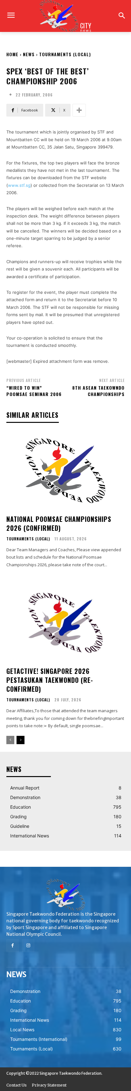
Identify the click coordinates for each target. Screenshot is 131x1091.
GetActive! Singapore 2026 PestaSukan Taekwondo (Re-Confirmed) (49, 680)
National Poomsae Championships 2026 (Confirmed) (58, 523)
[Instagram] (28, 945)
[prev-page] (10, 740)
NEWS (29, 54)
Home (12, 54)
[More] (79, 110)
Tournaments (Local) (65, 54)
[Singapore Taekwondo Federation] (65, 895)
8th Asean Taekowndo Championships (98, 390)
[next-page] (20, 740)
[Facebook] (12, 945)
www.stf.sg (19, 185)
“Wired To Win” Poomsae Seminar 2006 (34, 390)
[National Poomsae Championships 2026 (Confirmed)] (65, 470)
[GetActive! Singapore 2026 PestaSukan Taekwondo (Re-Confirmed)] (65, 622)
